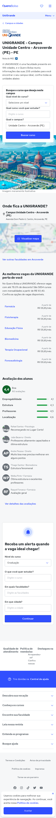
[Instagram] (21, 787)
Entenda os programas (15, 734)
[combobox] (28, 114)
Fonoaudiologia (13, 360)
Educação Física (14, 328)
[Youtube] (41, 787)
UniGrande (8, 15)
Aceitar (28, 810)
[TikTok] (28, 787)
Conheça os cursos (13, 705)
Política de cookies (21, 768)
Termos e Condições (15, 760)
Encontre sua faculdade (16, 714)
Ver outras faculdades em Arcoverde (22, 259)
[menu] (50, 6)
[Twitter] (34, 787)
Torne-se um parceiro (28, 777)
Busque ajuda (10, 743)
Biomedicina (12, 338)
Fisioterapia (11, 317)
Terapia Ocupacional (16, 349)
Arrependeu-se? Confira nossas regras (31, 660)
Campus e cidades (14, 23)
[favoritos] (41, 6)
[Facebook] (15, 787)
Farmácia (10, 306)
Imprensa (39, 768)
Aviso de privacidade (40, 760)
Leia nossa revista (12, 724)
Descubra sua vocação (15, 695)
